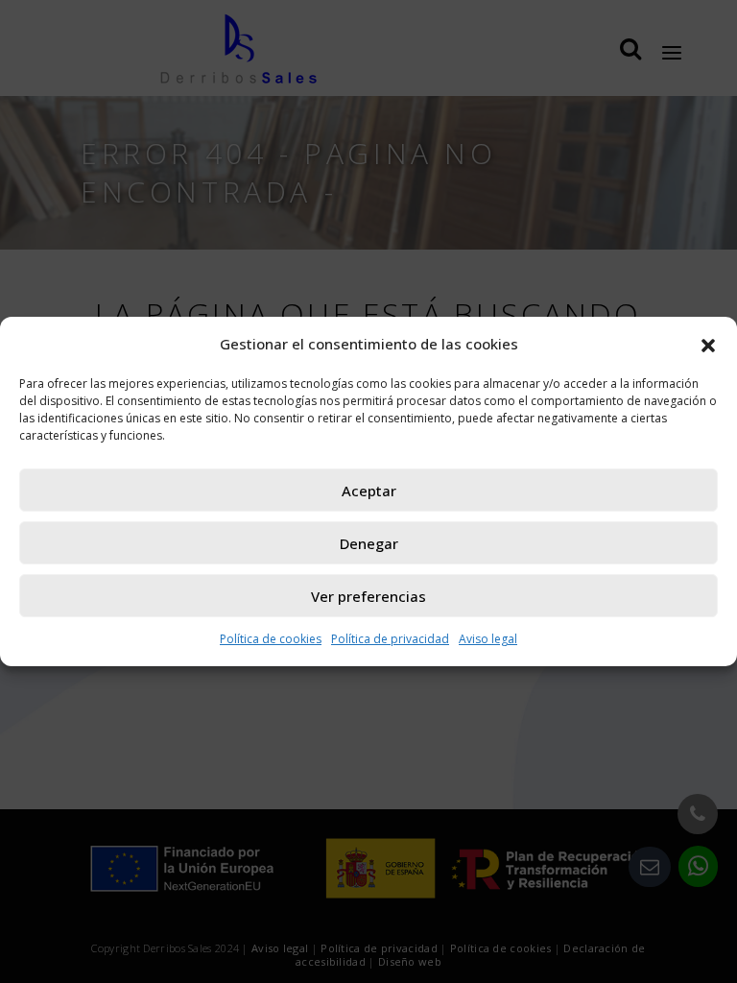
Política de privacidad (390, 639)
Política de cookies (270, 639)
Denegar (369, 543)
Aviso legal (488, 639)
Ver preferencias (368, 596)
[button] (708, 343)
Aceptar (369, 490)
